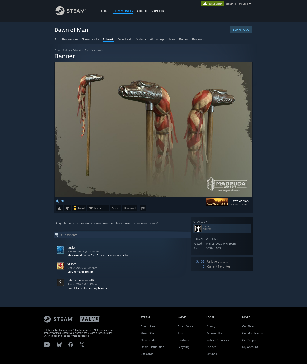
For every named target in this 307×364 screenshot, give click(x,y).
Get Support (250, 340)
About (142, 11)
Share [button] (115, 208)
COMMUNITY (123, 11)
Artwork (76, 50)
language (243, 3)
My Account (250, 347)
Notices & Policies (217, 340)
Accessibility (214, 333)
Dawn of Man (62, 50)
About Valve (185, 326)
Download (130, 208)
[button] (59, 208)
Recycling (184, 347)
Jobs (180, 333)
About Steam (149, 326)
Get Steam (248, 326)
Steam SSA (147, 333)
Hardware (184, 340)
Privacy (210, 326)
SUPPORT (158, 11)
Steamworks (148, 340)
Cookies (211, 347)
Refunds (211, 353)
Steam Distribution (152, 347)
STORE (104, 11)
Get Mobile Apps (252, 333)
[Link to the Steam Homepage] (70, 14)
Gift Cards (147, 353)
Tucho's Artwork (94, 50)
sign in (229, 3)
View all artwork (239, 204)
